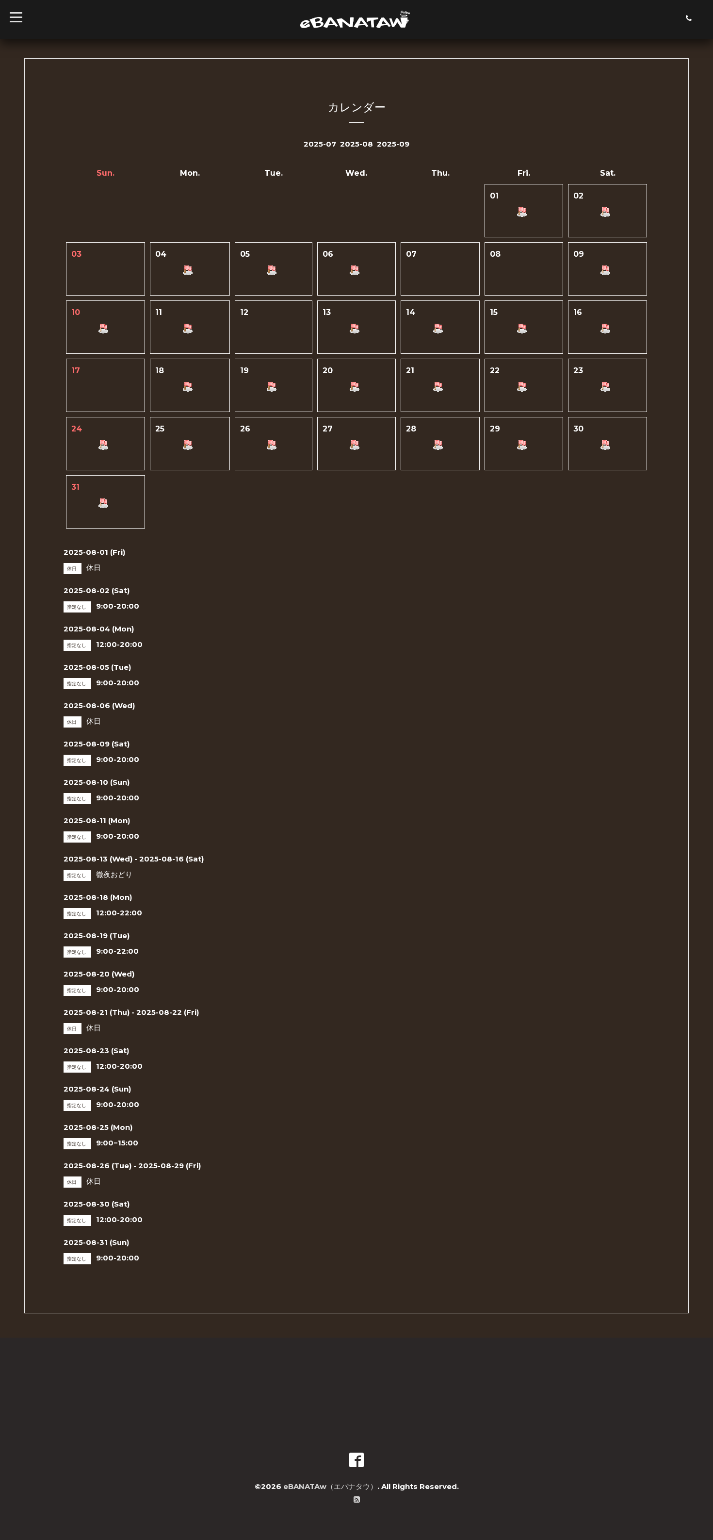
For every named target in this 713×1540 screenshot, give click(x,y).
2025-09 (393, 144)
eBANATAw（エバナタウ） (330, 1486)
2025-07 (320, 144)
